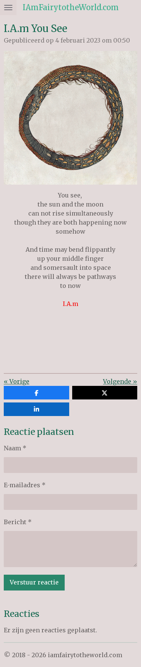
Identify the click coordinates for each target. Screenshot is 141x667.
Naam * (15, 448)
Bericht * (18, 522)
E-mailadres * (24, 485)
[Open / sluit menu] (8, 7)
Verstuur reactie (34, 582)
